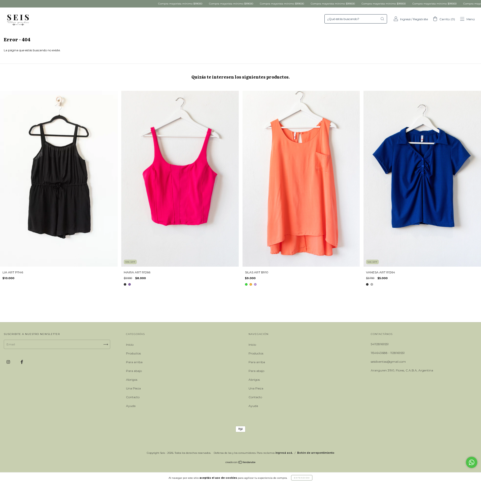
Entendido (302, 477)
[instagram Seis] (9, 362)
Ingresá (405, 19)
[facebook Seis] (21, 362)
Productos (133, 353)
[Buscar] (382, 19)
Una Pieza (133, 388)
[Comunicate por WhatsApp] (471, 462)
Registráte (420, 19)
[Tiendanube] (240, 463)
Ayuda (131, 406)
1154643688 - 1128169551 (388, 353)
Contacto (133, 397)
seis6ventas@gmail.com (388, 361)
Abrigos (131, 379)
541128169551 (380, 344)
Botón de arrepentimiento (315, 452)
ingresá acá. (284, 452)
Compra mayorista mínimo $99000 (136, 3)
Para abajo (134, 371)
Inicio (130, 344)
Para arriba (134, 362)
